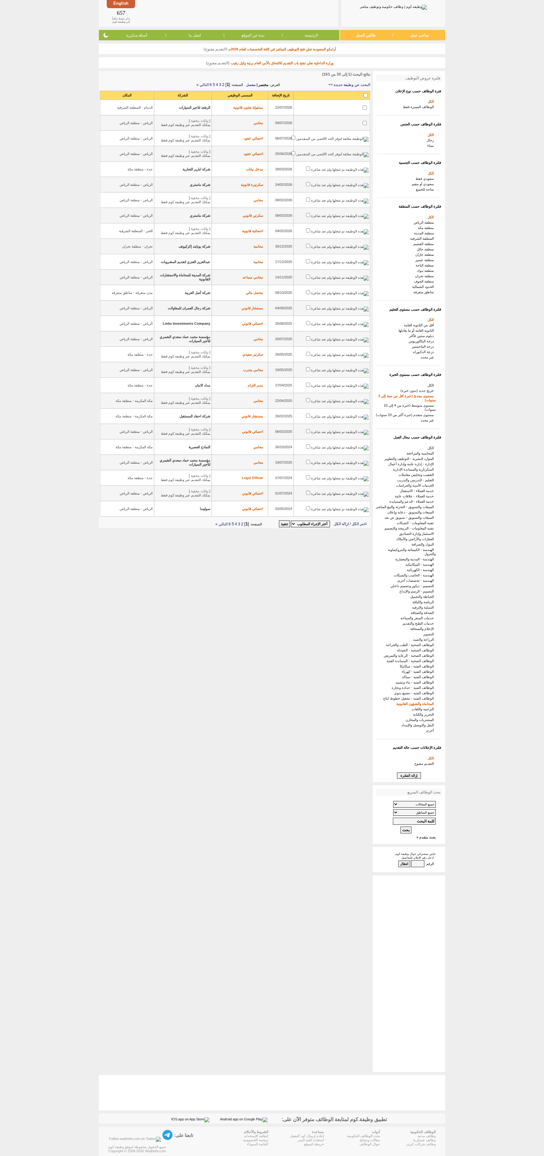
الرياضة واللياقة (424, 602)
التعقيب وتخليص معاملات (417, 475)
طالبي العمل (366, 35)
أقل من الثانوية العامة (420, 325)
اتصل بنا (195, 35)
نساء (431, 145)
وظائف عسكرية (424, 1140)
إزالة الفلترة (408, 775)
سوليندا (205, 509)
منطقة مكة (427, 228)
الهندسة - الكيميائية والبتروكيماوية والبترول (412, 552)
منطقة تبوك (426, 270)
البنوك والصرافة (423, 544)
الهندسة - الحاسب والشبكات (415, 575)
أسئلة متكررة (136, 35)
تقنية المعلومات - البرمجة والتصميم (410, 528)
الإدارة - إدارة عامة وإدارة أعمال (412, 464)
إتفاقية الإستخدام (256, 1136)
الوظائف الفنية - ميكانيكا (418, 666)
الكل (432, 101)
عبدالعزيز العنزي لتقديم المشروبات (185, 262)
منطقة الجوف (425, 281)
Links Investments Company (186, 323)
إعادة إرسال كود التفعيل (307, 1136)
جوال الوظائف (370, 1144)
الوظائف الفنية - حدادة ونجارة (414, 688)
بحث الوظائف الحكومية (363, 1136)
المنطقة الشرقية (423, 238)
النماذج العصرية (199, 447)
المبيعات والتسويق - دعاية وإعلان (411, 512)
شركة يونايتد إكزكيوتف (194, 246)
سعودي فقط (426, 178)
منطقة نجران (425, 276)
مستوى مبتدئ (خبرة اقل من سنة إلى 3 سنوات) (407, 398)
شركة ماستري (200, 184)
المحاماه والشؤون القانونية (416, 704)
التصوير (429, 634)
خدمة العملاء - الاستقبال (418, 491)
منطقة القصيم (424, 244)
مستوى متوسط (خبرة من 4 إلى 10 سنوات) (410, 407)
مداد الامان (202, 385)
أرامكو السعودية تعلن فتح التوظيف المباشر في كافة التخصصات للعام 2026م (282, 49)
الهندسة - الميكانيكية (420, 564)
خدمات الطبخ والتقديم (419, 623)
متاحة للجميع (426, 189)
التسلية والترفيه (424, 607)
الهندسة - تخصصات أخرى (416, 580)
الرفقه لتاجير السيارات (194, 107)
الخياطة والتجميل (423, 596)
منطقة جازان (425, 254)
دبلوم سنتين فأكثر (422, 336)
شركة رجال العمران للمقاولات (189, 308)
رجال (431, 140)
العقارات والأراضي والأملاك (416, 539)
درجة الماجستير (424, 346)
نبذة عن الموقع (252, 35)
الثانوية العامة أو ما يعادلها (417, 330)
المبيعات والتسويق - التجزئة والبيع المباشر (406, 507)
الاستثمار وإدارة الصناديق (417, 533)
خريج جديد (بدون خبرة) (418, 390)
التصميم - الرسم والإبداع (418, 591)
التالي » (202, 85)
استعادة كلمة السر (311, 1140)
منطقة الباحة (426, 265)
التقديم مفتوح (425, 763)
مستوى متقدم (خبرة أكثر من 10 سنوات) (406, 415)
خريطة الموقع (314, 1144)
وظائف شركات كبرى (421, 1144)
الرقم (430, 864)
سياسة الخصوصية (255, 1140)
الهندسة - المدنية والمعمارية (415, 559)
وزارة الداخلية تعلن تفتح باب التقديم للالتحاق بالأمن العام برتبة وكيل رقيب (282, 63)
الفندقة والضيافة (423, 613)
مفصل (251, 85)
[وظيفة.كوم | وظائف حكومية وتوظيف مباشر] (393, 6)
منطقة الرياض (425, 222)
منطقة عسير (425, 260)
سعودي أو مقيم (424, 184)
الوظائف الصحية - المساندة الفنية (411, 661)
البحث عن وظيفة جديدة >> (349, 85)
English (120, 3)
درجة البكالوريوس (422, 341)
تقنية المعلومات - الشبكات (416, 523)
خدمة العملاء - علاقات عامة (415, 496)
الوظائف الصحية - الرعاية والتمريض (410, 655)
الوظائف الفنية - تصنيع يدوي (415, 693)
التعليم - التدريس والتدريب (416, 480)
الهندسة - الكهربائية (421, 570)
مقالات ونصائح (370, 1140)
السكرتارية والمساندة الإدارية (414, 469)
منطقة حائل (426, 249)
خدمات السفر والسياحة (418, 618)
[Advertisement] (236, 13)
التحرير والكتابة (424, 714)
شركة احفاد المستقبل (194, 416)
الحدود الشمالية (424, 287)
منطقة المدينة (425, 233)
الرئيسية (311, 35)
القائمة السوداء (257, 1144)
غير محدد (428, 357)
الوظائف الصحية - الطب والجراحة (411, 645)
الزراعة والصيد (424, 639)
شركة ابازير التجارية (196, 169)
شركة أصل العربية (197, 293)
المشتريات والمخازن (420, 720)
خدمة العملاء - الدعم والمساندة (412, 501)
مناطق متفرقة (424, 292)
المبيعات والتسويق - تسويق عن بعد (410, 517)
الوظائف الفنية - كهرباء (419, 671)
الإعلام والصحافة (423, 629)
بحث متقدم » (426, 837)
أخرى (431, 730)
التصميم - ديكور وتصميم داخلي (413, 586)
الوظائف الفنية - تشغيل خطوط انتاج (409, 698)
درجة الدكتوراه (424, 352)
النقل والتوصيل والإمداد (418, 725)
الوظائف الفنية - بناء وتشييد (415, 682)
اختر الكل (359, 524)
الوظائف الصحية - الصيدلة (416, 650)
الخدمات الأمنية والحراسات (416, 485)
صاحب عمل (419, 35)
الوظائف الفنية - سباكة (419, 677)
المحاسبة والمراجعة (421, 453)
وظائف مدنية (426, 1136)
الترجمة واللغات (424, 709)
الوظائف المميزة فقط (419, 107)
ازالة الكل (341, 524)
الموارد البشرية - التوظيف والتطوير (410, 459)
